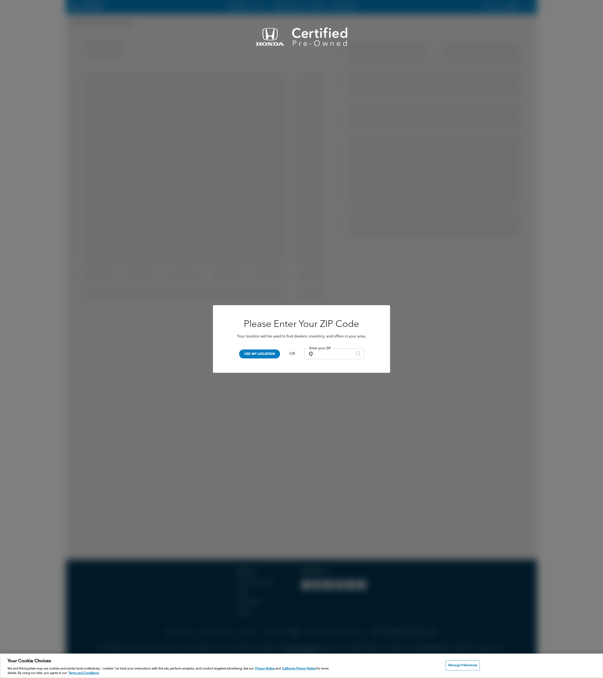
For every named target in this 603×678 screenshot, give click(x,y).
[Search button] (358, 354)
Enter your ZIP (320, 348)
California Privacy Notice (299, 668)
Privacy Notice (265, 668)
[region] (301, 666)
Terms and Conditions (83, 673)
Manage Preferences (462, 665)
